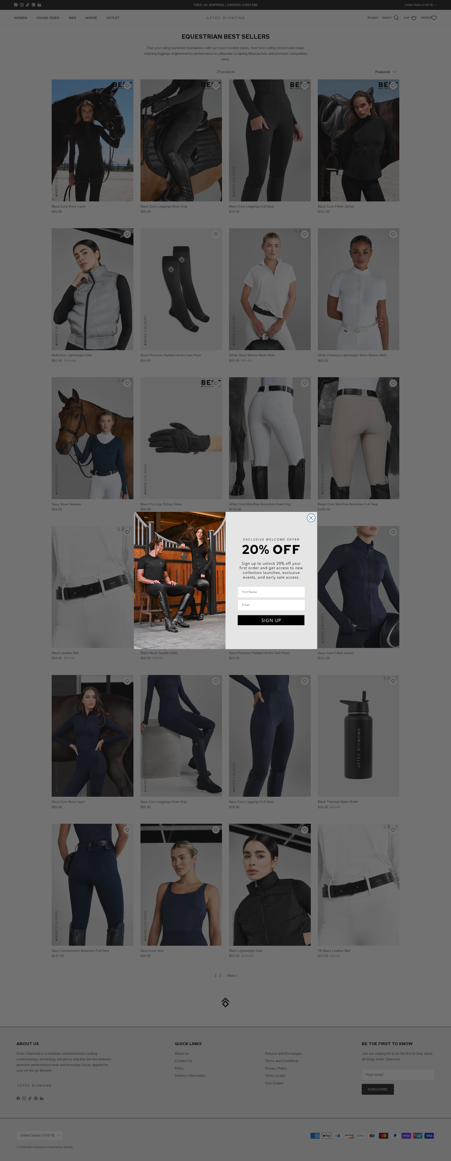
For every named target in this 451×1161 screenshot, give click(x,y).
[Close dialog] (311, 518)
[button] (271, 620)
